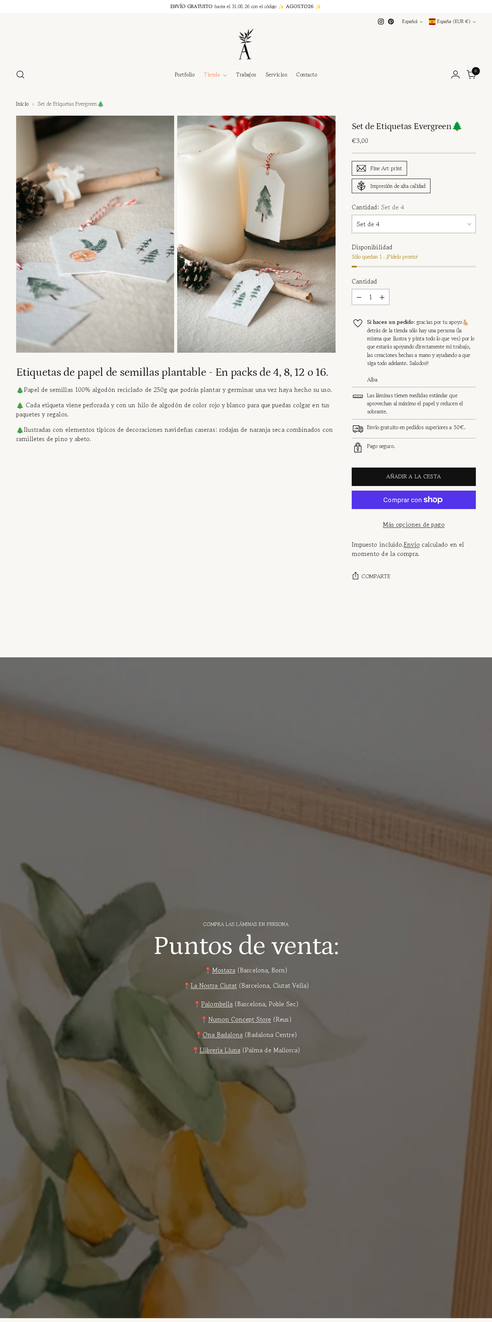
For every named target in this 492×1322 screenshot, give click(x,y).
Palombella (217, 1004)
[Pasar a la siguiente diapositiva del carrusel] (469, 638)
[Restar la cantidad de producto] (359, 297)
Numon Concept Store (239, 1019)
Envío (411, 544)
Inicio (22, 104)
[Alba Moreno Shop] (246, 44)
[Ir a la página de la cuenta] (455, 74)
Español (409, 21)
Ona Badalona (223, 1034)
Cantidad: (378, 207)
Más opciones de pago (414, 524)
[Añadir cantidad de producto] (382, 297)
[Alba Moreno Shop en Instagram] (380, 21)
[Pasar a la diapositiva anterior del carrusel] (451, 638)
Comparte (376, 576)
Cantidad (364, 281)
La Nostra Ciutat (214, 985)
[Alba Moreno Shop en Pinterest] (390, 21)
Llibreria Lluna (219, 1050)
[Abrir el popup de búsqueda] (20, 74)
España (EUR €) (453, 21)
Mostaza (224, 970)
